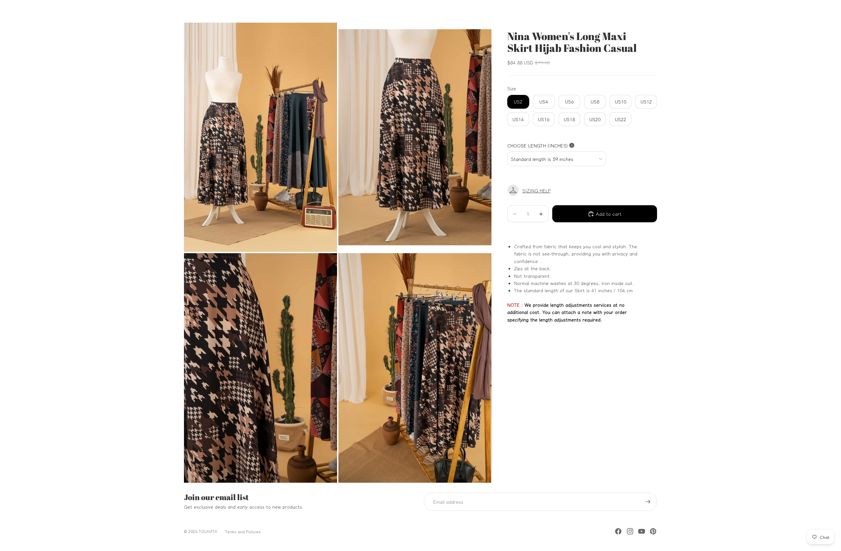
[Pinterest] (653, 531)
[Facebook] (618, 531)
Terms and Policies (243, 531)
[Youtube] (642, 531)
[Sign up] (648, 502)
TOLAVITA (208, 531)
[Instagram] (630, 531)
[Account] (635, 11)
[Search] (621, 11)
